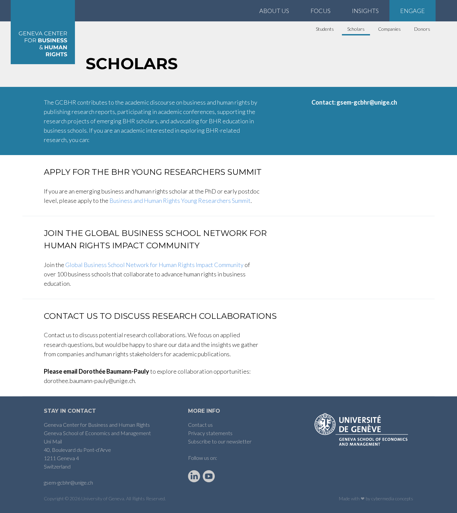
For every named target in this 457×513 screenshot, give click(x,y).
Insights (365, 10)
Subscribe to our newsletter (220, 441)
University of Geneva (102, 498)
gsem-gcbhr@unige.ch (68, 482)
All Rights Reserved (145, 498)
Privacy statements (210, 433)
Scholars (356, 29)
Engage (412, 10)
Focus (320, 10)
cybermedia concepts (392, 498)
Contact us (200, 424)
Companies (389, 29)
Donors (422, 29)
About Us (274, 10)
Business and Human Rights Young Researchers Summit (180, 200)
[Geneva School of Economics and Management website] (362, 429)
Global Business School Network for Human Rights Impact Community (154, 264)
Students (325, 29)
